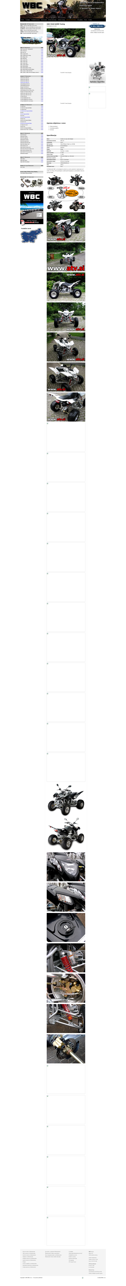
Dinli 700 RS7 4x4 (24, 145)
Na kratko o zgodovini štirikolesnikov (52, 1251)
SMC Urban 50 (23, 50)
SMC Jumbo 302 (23, 61)
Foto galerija (71, 1260)
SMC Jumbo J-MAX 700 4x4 (26, 70)
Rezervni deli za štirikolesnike (29, 1251)
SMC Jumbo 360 (23, 63)
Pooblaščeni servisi (73, 1255)
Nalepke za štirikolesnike (28, 1256)
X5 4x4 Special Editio (24, 114)
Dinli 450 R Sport (23, 136)
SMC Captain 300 (24, 53)
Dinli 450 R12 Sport (24, 139)
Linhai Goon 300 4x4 (24, 82)
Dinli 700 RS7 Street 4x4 (25, 147)
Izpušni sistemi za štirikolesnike (29, 1260)
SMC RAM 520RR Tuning (25, 67)
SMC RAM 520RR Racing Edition (27, 69)
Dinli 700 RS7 (25, 150)
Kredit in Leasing (72, 1256)
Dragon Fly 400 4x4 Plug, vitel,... (27, 91)
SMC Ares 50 (23, 52)
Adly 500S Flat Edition (24, 161)
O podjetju (71, 1251)
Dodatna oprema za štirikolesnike (30, 1258)
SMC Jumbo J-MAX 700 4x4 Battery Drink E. (29, 72)
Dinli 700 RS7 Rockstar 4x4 (26, 151)
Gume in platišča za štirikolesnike (30, 1263)
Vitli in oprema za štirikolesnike (29, 1253)
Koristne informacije (73, 1258)
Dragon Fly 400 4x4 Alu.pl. (25, 88)
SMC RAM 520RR (24, 66)
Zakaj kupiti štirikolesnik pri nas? (75, 1253)
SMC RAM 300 (23, 58)
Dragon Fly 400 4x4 (24, 87)
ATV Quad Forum (72, 1261)
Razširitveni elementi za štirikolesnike (30, 1265)
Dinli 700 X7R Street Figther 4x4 (27, 148)
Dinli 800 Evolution (24, 153)
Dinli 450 (24, 141)
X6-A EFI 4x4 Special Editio (26, 123)
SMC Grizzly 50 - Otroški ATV (26, 49)
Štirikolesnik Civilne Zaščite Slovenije (52, 1256)
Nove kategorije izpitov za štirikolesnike (53, 1255)
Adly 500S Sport (23, 160)
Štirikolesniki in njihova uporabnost (52, 1253)
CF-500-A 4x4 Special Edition (26, 110)
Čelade (24, 1261)
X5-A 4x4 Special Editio (25, 117)
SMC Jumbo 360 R (24, 64)
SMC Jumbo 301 (23, 60)
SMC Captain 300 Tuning (25, 55)
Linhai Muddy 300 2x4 (24, 83)
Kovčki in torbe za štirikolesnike (29, 1255)
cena (42, 49)
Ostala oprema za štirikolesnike (29, 1267)
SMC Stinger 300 (23, 56)
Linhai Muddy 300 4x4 (24, 85)
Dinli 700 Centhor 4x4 (24, 144)
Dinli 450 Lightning (24, 137)
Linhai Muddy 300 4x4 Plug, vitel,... (27, 90)
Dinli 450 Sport (23, 134)
